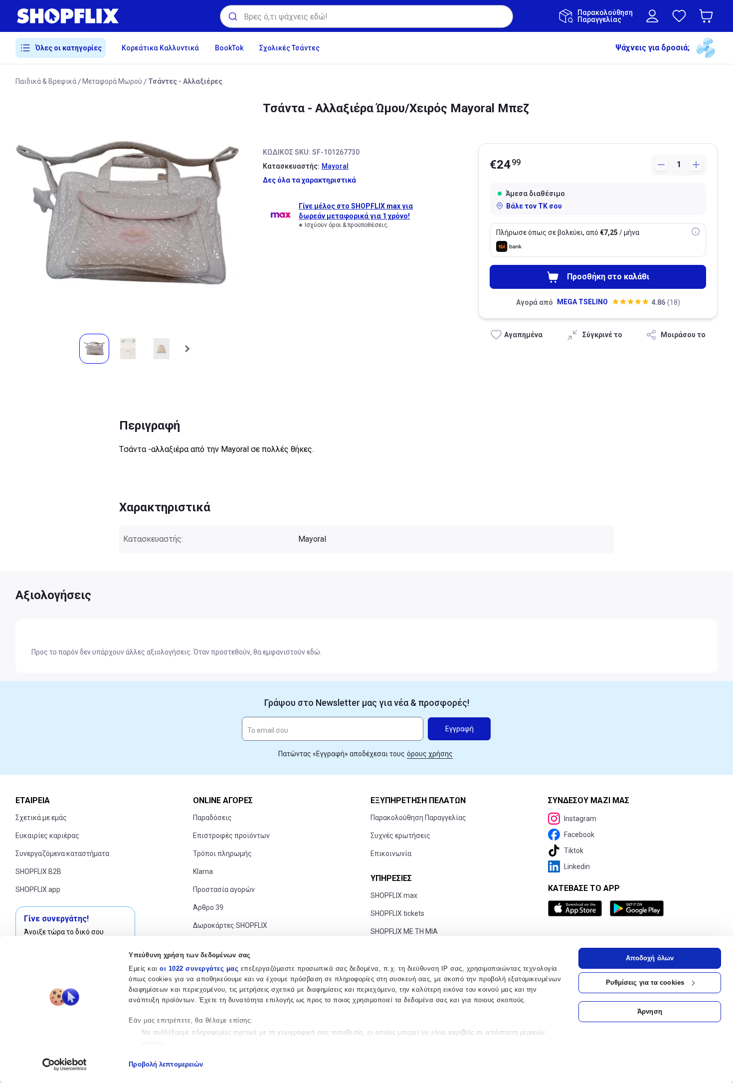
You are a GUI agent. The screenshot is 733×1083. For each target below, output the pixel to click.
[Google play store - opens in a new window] (637, 908)
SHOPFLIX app (37, 889)
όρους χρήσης (430, 754)
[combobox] (366, 16)
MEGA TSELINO (582, 302)
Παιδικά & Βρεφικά (45, 81)
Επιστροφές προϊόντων (231, 836)
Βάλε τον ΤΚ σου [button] (534, 206)
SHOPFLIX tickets (397, 913)
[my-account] (652, 15)
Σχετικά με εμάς (41, 818)
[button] (708, 15)
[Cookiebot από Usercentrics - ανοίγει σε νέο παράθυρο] (64, 1064)
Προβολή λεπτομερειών (166, 1064)
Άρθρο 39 (208, 907)
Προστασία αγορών (224, 889)
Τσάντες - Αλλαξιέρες (185, 81)
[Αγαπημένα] (679, 15)
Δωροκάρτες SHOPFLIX (230, 925)
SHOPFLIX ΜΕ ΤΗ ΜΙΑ (404, 931)
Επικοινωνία (390, 854)
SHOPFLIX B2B (38, 871)
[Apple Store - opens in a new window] (577, 908)
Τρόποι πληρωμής (222, 854)
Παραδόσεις (212, 818)
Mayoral (335, 166)
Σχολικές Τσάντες (289, 48)
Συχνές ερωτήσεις (400, 836)
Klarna (203, 871)
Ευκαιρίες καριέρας (47, 836)
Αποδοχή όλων (650, 958)
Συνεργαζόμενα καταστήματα (62, 854)
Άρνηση (649, 1011)
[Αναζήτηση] (232, 16)
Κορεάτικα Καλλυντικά (160, 48)
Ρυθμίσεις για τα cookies (645, 982)
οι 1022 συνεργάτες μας (199, 968)
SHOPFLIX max (393, 895)
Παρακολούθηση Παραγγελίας (418, 818)
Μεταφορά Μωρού (112, 81)
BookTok (229, 48)
